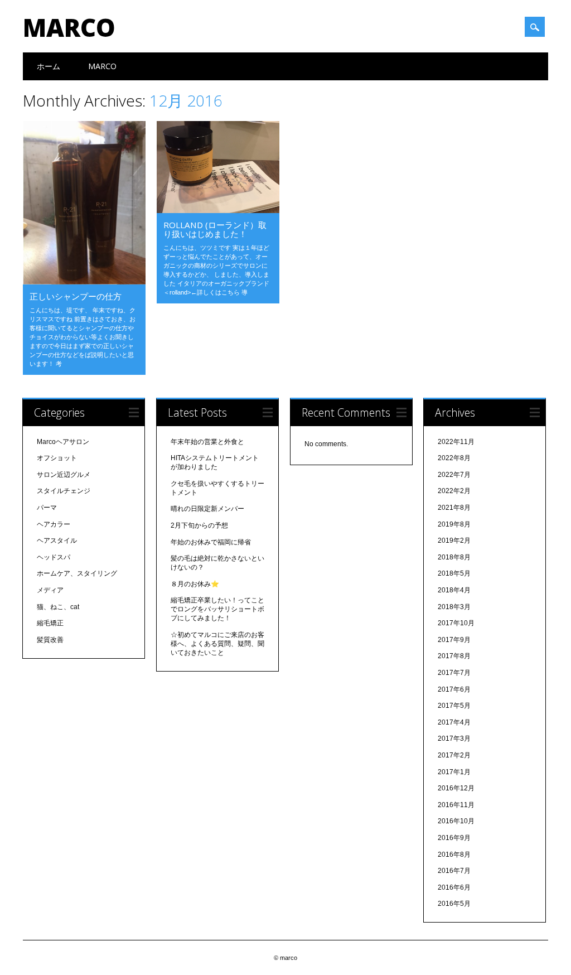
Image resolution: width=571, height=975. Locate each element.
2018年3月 (454, 607)
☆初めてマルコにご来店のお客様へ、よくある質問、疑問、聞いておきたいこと (217, 644)
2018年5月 (454, 573)
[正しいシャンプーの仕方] (84, 281)
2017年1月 (454, 772)
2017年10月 (456, 623)
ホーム (48, 66)
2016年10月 (456, 821)
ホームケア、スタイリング (77, 573)
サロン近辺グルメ (63, 475)
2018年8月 (454, 557)
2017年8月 (454, 656)
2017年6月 (454, 689)
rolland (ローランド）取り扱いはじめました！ (215, 229)
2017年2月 (454, 755)
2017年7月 (454, 673)
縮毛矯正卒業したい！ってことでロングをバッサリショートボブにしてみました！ (217, 609)
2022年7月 (454, 475)
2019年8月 (454, 524)
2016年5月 (454, 904)
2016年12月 (456, 788)
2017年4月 (454, 722)
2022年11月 (456, 442)
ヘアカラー (53, 524)
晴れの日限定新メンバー (207, 509)
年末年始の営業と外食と (207, 442)
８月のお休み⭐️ (195, 584)
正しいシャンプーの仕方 (76, 296)
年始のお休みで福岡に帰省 (211, 542)
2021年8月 (454, 507)
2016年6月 (454, 887)
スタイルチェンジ (63, 491)
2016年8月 (454, 854)
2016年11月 (456, 805)
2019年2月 (454, 540)
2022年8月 (454, 458)
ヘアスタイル (57, 540)
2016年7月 (454, 871)
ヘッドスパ (53, 557)
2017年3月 (454, 738)
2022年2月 (454, 491)
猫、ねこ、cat (58, 607)
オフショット (57, 458)
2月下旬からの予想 (199, 525)
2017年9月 (454, 640)
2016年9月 (454, 838)
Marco (102, 66)
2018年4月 (454, 590)
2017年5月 (454, 705)
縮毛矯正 (50, 623)
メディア (50, 590)
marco (69, 27)
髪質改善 (50, 640)
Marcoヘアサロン (63, 442)
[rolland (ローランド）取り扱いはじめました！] (218, 210)
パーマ (47, 507)
